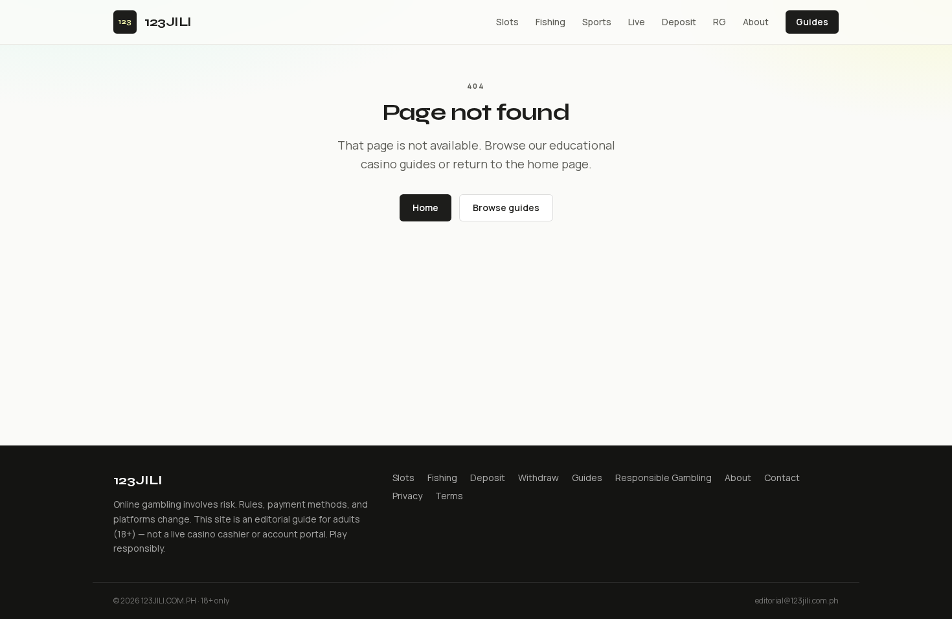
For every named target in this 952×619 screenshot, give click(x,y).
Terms (449, 496)
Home (425, 207)
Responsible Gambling (663, 477)
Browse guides (506, 207)
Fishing (550, 22)
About (756, 22)
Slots (507, 22)
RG (719, 22)
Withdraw (538, 477)
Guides (812, 22)
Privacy (407, 496)
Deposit (679, 22)
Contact (782, 477)
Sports (596, 22)
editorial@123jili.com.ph (797, 601)
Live (636, 22)
